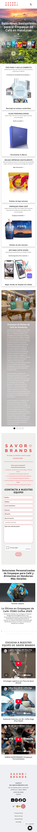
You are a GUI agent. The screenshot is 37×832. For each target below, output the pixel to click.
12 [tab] (30, 631)
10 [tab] (25, 631)
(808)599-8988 (18, 458)
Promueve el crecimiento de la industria (18, 75)
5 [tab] (12, 631)
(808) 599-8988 (18, 792)
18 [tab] (14, 634)
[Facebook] (20, 800)
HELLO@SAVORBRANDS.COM (18, 785)
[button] (14, 428)
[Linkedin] (12, 800)
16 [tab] (9, 634)
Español (18, 794)
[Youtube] (24, 800)
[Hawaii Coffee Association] (23, 806)
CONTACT (18, 783)
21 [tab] (22, 634)
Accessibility (18, 819)
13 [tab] (33, 631)
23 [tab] (27, 634)
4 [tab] (9, 631)
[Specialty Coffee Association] (14, 807)
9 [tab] (22, 631)
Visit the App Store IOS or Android (18, 256)
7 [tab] (17, 631)
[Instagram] (16, 800)
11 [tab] (27, 631)
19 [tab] (17, 634)
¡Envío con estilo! (18, 121)
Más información (18, 167)
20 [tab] (20, 634)
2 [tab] (4, 631)
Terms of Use (18, 816)
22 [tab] (25, 634)
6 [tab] (14, 631)
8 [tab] (20, 631)
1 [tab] (2, 631)
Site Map (18, 822)
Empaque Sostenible (18, 215)
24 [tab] (30, 634)
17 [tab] (12, 634)
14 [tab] (35, 631)
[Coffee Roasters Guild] (18, 806)
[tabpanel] (18, 603)
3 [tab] (7, 631)
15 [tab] (7, 634)
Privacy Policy (18, 813)
